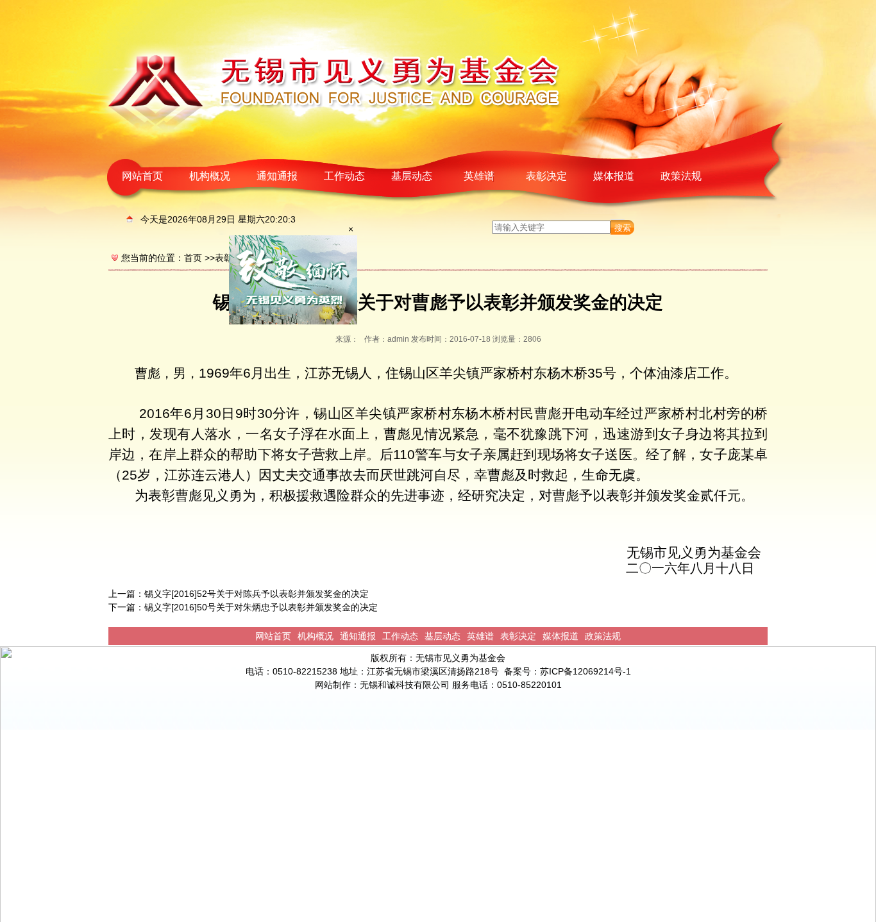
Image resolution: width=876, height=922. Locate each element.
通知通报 (277, 176)
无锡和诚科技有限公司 (405, 685)
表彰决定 (546, 176)
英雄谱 (479, 176)
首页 (193, 258)
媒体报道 (613, 176)
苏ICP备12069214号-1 (585, 671)
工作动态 (344, 176)
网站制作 (333, 685)
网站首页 (142, 176)
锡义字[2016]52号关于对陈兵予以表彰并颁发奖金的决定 (256, 594)
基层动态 (411, 176)
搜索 (622, 228)
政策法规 (681, 176)
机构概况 (209, 176)
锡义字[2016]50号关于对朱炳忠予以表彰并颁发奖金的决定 (261, 607)
